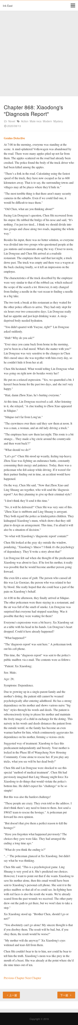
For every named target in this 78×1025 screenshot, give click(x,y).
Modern (47, 121)
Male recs (35, 121)
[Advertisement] (39, 54)
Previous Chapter (14, 978)
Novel (11, 121)
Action (24, 121)
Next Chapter (33, 978)
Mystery (58, 121)
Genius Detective (14, 138)
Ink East (7, 6)
